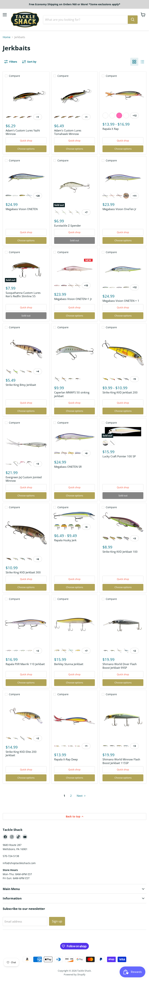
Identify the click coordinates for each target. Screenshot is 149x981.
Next (80, 795)
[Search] (133, 19)
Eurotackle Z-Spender (67, 225)
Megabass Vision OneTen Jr (119, 209)
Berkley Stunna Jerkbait (68, 664)
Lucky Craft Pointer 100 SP (119, 456)
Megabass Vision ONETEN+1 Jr (73, 299)
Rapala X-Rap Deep (66, 759)
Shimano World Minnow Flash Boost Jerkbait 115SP (121, 761)
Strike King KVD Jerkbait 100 (120, 551)
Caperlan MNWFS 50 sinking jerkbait (71, 394)
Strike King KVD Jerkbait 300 (23, 572)
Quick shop (26, 140)
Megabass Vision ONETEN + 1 (120, 300)
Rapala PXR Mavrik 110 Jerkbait (25, 664)
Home (6, 37)
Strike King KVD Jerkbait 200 (120, 392)
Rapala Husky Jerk (65, 540)
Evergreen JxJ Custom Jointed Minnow (24, 479)
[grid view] (134, 62)
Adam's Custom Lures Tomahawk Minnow (67, 132)
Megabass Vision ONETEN (22, 209)
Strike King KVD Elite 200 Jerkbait (21, 753)
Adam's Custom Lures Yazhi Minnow (23, 132)
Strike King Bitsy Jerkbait (21, 385)
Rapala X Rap (110, 129)
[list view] (142, 62)
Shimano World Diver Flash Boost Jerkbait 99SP (119, 665)
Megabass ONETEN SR (68, 466)
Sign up (57, 921)
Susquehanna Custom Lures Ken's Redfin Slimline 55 (23, 294)
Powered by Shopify (74, 974)
